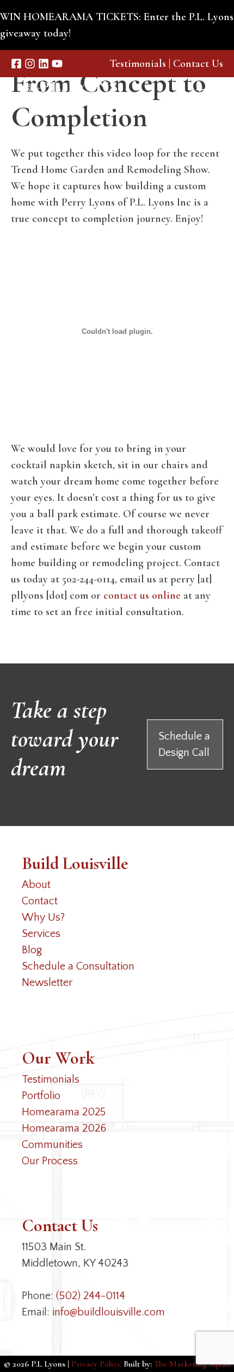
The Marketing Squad (192, 1363)
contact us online (142, 595)
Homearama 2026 (64, 1128)
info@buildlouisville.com (108, 1312)
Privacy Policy (96, 1363)
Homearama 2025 (64, 1112)
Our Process (50, 1161)
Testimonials (137, 63)
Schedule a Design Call (184, 744)
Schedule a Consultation (78, 966)
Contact (40, 901)
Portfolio (41, 1096)
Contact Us (198, 63)
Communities (52, 1145)
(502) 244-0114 (90, 1296)
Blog (32, 950)
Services (41, 934)
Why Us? (43, 917)
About (36, 885)
